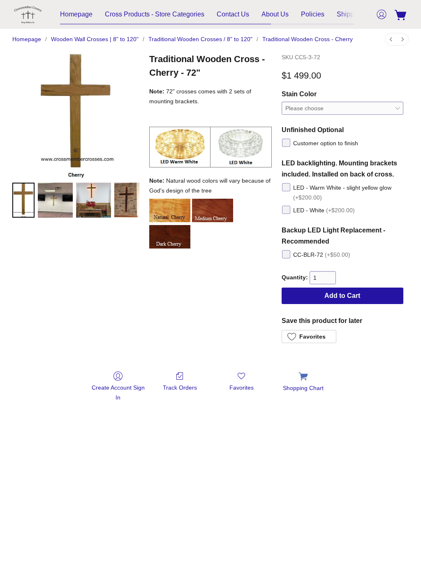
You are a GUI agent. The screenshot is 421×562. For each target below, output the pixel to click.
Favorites (241, 387)
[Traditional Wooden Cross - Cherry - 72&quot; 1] (55, 200)
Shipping (350, 14)
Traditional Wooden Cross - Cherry (307, 39)
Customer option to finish (325, 143)
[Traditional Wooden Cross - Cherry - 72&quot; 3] (127, 200)
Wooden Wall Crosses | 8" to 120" (95, 39)
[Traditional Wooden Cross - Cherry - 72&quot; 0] (23, 200)
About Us (275, 14)
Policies (312, 14)
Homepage (76, 14)
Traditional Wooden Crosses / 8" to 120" (200, 39)
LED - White (324, 210)
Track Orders (180, 387)
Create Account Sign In (118, 392)
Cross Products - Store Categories (154, 14)
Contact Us (233, 14)
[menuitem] (391, 39)
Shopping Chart (303, 388)
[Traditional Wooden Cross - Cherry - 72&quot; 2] (93, 200)
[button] (28, 14)
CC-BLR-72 (321, 254)
